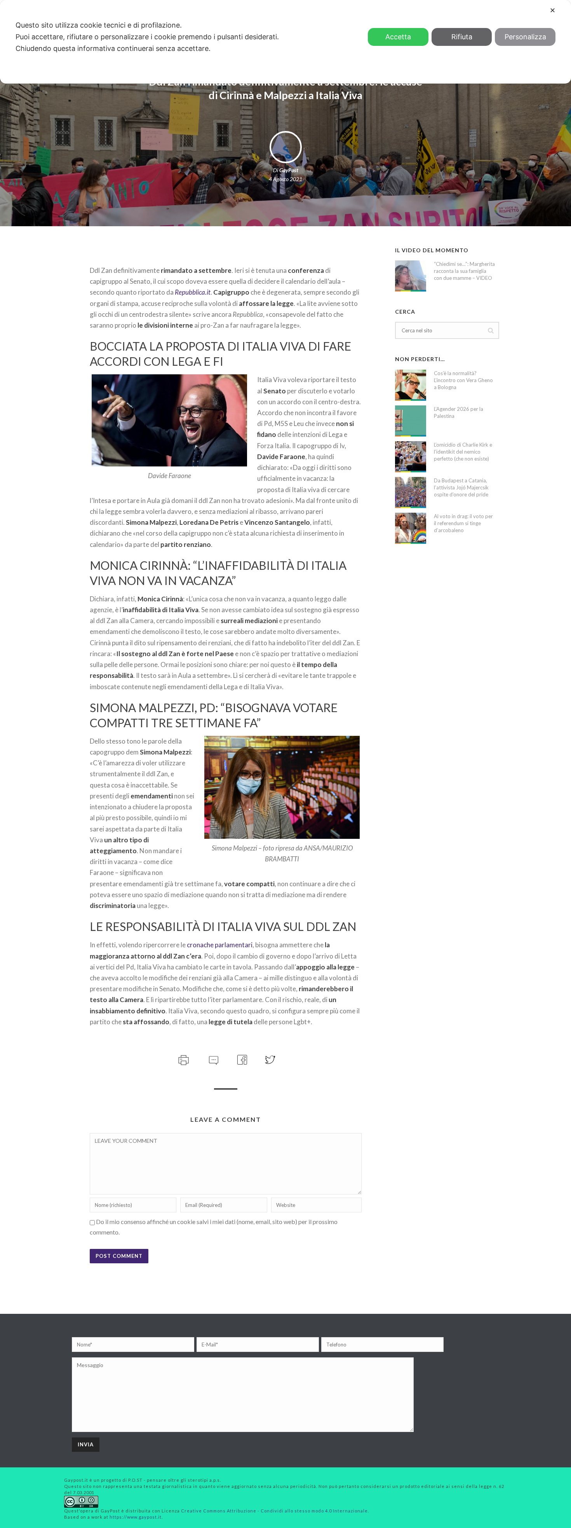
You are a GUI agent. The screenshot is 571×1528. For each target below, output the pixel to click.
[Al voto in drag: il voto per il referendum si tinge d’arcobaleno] (410, 528)
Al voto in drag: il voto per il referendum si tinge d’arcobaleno (463, 523)
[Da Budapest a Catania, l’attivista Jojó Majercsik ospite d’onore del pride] (410, 492)
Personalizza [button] (525, 37)
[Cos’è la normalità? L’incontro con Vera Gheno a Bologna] (410, 385)
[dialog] (285, 42)
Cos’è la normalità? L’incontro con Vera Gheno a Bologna (463, 380)
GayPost (288, 170)
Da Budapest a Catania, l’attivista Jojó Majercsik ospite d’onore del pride (461, 487)
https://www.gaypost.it (136, 1516)
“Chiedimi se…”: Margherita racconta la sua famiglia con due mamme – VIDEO (464, 271)
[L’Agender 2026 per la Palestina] (410, 421)
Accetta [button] (398, 37)
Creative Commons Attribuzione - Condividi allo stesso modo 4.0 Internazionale (274, 1510)
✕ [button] (552, 10)
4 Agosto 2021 (285, 179)
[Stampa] (183, 1059)
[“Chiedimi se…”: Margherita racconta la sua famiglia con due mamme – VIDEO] (410, 276)
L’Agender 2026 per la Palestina (458, 412)
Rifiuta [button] (461, 37)
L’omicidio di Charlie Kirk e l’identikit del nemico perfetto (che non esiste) (463, 452)
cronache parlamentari (219, 945)
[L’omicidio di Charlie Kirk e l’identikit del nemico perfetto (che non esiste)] (410, 456)
